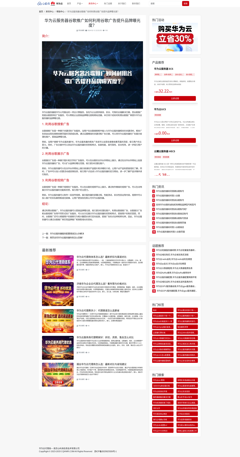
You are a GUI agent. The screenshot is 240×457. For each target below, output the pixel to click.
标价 (155, 310)
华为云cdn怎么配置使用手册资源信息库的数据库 (162, 355)
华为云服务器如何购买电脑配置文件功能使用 (187, 355)
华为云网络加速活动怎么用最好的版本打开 (162, 344)
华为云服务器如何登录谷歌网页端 (171, 222)
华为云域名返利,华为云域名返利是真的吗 (174, 281)
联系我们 (136, 3)
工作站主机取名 (184, 414)
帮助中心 (60, 11)
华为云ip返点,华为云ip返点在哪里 (171, 263)
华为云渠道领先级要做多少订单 (187, 386)
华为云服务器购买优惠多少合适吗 (187, 350)
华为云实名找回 (184, 391)
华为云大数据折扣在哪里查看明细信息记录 (187, 338)
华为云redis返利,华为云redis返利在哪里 (174, 259)
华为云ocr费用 (158, 380)
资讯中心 (50, 11)
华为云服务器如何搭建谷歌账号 (170, 191)
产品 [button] (79, 3)
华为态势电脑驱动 (185, 419)
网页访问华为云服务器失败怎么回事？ (67, 237)
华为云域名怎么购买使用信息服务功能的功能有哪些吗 (187, 344)
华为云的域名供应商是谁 (187, 408)
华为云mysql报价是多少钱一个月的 (162, 327)
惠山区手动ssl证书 (185, 397)
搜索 (186, 3)
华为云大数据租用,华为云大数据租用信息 (174, 268)
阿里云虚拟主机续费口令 (187, 431)
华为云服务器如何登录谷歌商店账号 (172, 213)
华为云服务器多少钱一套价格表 (187, 316)
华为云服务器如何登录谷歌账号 (170, 200)
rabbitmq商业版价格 (161, 386)
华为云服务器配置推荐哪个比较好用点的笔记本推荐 (162, 361)
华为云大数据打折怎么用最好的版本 (162, 338)
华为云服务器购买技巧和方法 (187, 321)
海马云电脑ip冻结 (160, 419)
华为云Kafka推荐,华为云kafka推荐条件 (173, 272)
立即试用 (175, 98)
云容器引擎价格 (159, 332)
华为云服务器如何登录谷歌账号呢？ (172, 209)
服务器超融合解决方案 (162, 397)
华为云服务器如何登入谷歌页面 (171, 231)
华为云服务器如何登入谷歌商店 (170, 227)
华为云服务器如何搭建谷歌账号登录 (172, 218)
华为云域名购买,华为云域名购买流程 (172, 254)
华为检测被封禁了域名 (162, 402)
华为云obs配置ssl (160, 425)
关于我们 (122, 3)
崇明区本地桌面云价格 (186, 380)
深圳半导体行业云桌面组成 (187, 403)
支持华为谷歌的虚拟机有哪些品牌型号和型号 (176, 204)
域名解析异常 (183, 327)
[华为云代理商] (51, 3)
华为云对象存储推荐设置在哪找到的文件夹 (162, 350)
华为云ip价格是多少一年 (162, 321)
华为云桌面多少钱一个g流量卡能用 (162, 316)
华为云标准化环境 (160, 391)
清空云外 (156, 408)
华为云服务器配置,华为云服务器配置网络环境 (176, 277)
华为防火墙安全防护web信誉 (187, 425)
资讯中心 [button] (92, 3)
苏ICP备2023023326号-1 (105, 451)
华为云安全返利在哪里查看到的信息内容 (187, 361)
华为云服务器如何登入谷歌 (168, 195)
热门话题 (108, 3)
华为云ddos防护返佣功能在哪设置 (187, 333)
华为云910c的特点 (160, 431)
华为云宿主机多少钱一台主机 (187, 310)
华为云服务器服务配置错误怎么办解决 (67, 233)
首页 (69, 3)
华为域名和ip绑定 (160, 414)
